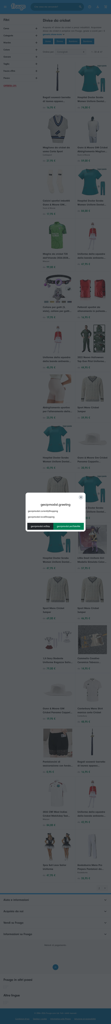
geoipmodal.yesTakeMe (68, 526)
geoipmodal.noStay (40, 526)
